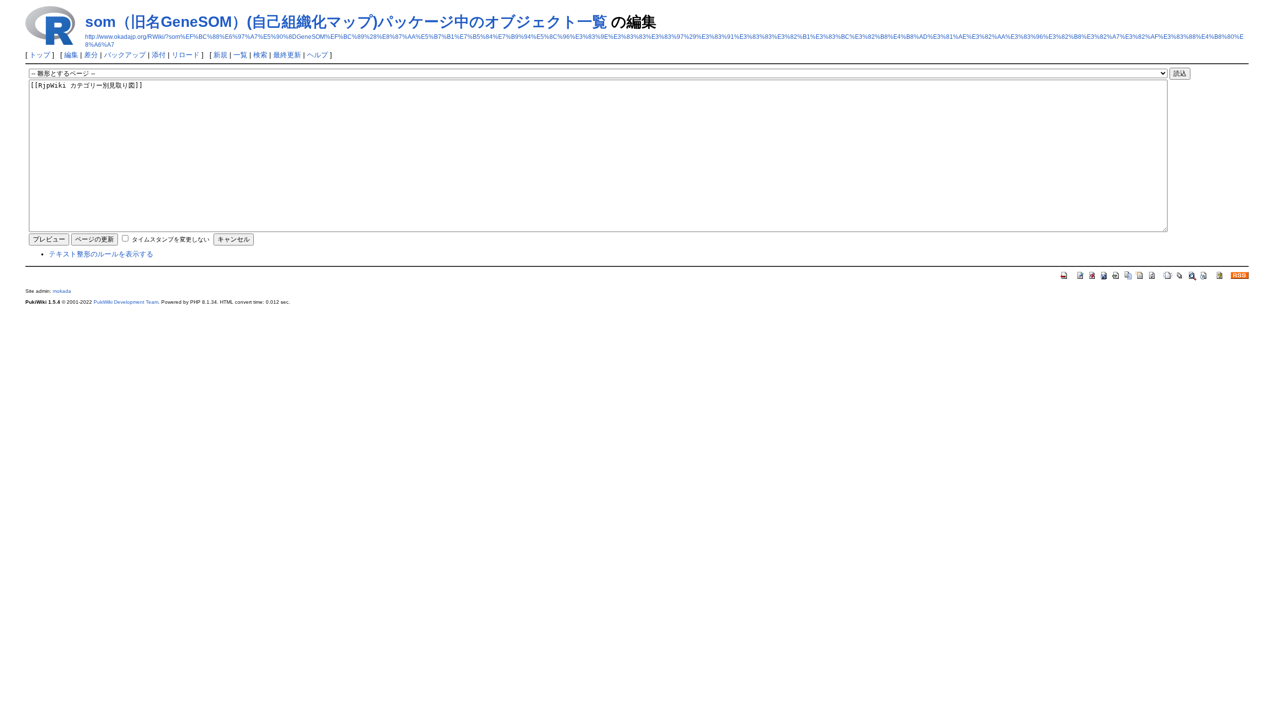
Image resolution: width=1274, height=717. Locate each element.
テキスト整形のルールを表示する (101, 254)
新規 (220, 55)
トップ (39, 55)
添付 (159, 55)
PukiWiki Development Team (126, 302)
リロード (186, 55)
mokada (62, 291)
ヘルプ (317, 55)
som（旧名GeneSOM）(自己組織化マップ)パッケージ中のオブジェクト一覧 (346, 21)
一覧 (240, 55)
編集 (71, 55)
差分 (91, 55)
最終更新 (287, 55)
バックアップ (125, 55)
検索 (260, 55)
